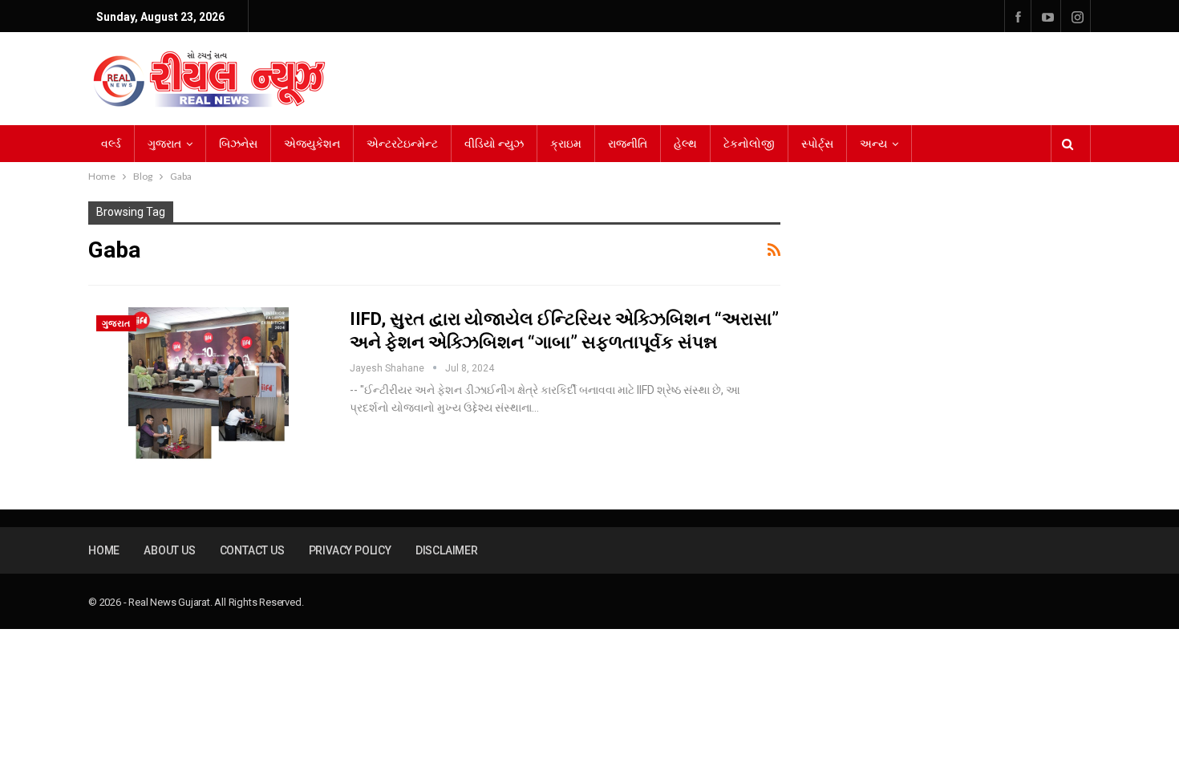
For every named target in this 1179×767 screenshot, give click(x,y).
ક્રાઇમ (565, 143)
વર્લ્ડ (111, 143)
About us (169, 550)
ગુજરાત (164, 143)
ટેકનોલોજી (749, 143)
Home (104, 550)
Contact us (252, 550)
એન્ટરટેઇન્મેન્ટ (402, 143)
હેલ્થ (685, 143)
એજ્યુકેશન (312, 143)
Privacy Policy (350, 550)
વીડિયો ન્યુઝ (494, 143)
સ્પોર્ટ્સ (817, 143)
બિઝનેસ (238, 143)
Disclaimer (446, 550)
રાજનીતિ (627, 143)
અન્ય (873, 143)
